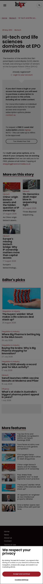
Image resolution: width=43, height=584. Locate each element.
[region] (21, 565)
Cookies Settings (21, 580)
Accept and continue (21, 574)
